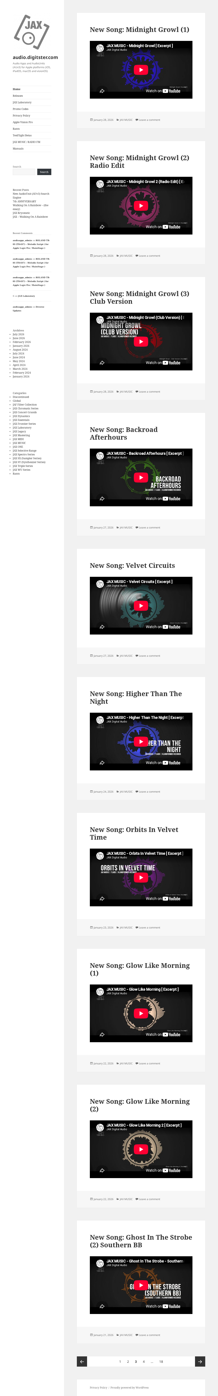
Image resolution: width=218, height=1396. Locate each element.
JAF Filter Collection (25, 404)
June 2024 (19, 357)
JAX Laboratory (22, 102)
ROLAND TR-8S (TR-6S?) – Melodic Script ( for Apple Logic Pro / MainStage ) (31, 244)
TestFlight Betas (22, 135)
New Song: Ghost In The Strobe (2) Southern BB (141, 1241)
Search (17, 166)
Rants (16, 129)
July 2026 (18, 334)
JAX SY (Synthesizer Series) (29, 462)
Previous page (82, 1361)
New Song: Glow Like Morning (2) (140, 1105)
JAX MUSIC (19, 443)
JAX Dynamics (21, 416)
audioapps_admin (22, 240)
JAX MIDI (18, 439)
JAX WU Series (21, 470)
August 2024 (20, 349)
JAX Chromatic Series (25, 408)
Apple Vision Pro (23, 122)
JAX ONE (18, 447)
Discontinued (21, 397)
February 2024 (22, 372)
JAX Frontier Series (24, 424)
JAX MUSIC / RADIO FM (26, 142)
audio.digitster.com (35, 57)
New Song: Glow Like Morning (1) (140, 969)
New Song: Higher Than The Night (136, 697)
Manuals (18, 148)
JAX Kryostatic (21, 213)
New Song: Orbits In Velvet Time (134, 833)
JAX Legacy (19, 431)
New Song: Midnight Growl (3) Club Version (139, 297)
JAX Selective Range (24, 450)
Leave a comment (149, 120)
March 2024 (20, 369)
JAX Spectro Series (24, 454)
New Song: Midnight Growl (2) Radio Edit (139, 161)
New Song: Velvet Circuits (132, 565)
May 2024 (19, 361)
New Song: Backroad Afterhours (124, 433)
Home (16, 89)
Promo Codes (20, 109)
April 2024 (19, 365)
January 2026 (21, 346)
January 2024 (21, 376)
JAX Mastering (21, 435)
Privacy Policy (21, 115)
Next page (200, 1361)
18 (162, 1361)
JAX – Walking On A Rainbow (30, 217)
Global (17, 401)
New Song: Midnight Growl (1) (139, 29)
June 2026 (19, 338)
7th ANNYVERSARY (24, 201)
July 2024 (18, 353)
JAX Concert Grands (25, 412)
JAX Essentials (21, 420)
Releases (18, 96)
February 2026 (22, 342)
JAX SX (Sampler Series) (27, 458)
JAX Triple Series (23, 466)
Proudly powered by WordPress (129, 1387)
